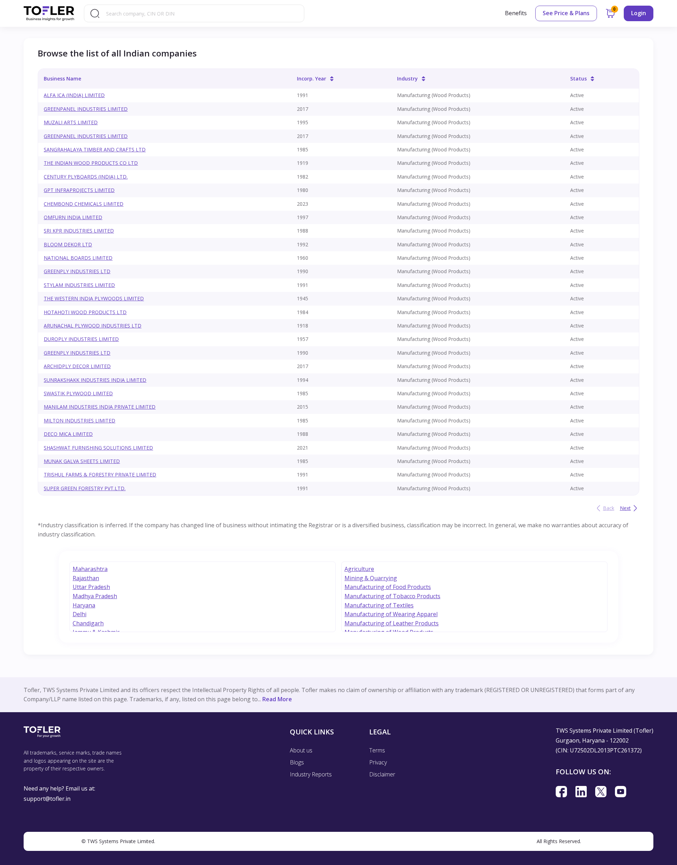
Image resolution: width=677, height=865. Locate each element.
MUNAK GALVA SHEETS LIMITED (82, 461)
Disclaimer (382, 774)
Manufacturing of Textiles (379, 605)
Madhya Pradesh (95, 596)
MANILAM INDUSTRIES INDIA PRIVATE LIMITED (99, 406)
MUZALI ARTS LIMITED (71, 122)
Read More (277, 699)
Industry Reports (311, 774)
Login (638, 13)
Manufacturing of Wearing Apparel (391, 614)
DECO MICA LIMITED (68, 434)
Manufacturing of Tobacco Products (392, 596)
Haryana (84, 605)
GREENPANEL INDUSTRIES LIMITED (86, 109)
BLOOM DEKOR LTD (68, 244)
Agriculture (359, 569)
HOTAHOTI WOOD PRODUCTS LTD (85, 312)
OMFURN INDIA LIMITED (73, 217)
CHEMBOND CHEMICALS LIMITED (83, 203)
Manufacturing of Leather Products (391, 623)
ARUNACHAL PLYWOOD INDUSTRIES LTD (92, 325)
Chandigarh (88, 623)
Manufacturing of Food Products (387, 587)
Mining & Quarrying (370, 578)
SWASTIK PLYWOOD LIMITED (78, 393)
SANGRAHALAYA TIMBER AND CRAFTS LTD (95, 149)
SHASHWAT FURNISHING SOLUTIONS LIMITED (98, 447)
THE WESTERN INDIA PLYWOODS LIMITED (94, 298)
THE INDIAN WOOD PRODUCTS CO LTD (91, 163)
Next (625, 508)
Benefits (516, 13)
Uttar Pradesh (91, 587)
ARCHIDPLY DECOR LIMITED (77, 366)
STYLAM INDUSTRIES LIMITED (79, 285)
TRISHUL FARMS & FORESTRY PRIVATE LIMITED (100, 474)
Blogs (297, 762)
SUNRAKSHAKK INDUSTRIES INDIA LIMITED (95, 380)
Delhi (79, 614)
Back (608, 508)
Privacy (378, 762)
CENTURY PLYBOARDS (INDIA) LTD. (86, 176)
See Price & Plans (566, 13)
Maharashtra (90, 569)
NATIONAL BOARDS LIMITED (78, 257)
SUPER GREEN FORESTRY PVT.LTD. (85, 488)
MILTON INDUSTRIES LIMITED (79, 420)
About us (301, 750)
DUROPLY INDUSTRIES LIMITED (81, 339)
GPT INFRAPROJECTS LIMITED (79, 190)
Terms (377, 750)
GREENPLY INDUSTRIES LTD (77, 271)
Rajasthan (86, 578)
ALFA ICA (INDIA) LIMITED (74, 95)
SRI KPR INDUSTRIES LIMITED (79, 230)
